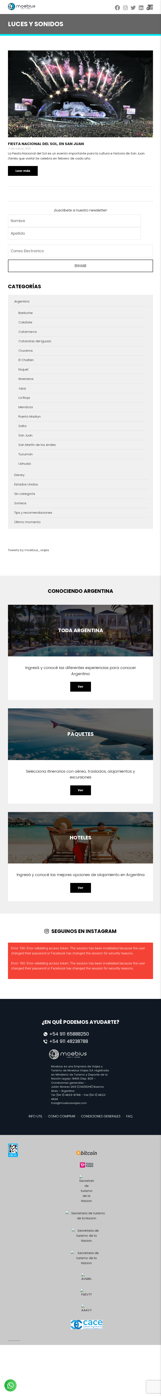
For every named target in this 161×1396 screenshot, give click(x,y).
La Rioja (24, 397)
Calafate (25, 322)
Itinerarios (26, 379)
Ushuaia (24, 463)
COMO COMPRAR (61, 1116)
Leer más (23, 171)
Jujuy (22, 388)
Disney (19, 475)
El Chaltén (26, 360)
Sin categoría (24, 493)
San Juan (25, 435)
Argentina (21, 301)
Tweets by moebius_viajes (28, 550)
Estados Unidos (26, 484)
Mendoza (25, 407)
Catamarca (27, 331)
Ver (80, 686)
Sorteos (20, 503)
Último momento (27, 522)
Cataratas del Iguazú (34, 341)
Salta (22, 426)
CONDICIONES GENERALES (101, 1116)
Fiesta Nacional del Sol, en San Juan (46, 143)
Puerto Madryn (29, 416)
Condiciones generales (67, 1083)
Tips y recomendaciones (33, 512)
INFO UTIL (35, 1116)
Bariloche (25, 313)
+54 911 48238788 (68, 1041)
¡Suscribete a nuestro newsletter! (80, 210)
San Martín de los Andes (37, 445)
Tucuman (25, 454)
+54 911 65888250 (69, 1034)
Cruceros (25, 350)
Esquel (23, 369)
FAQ (129, 1116)
